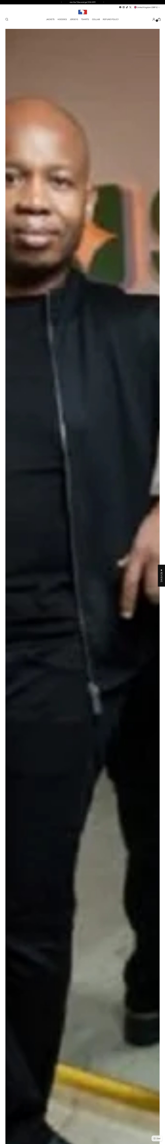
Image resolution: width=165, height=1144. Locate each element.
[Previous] (61, 2)
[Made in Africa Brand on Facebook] (120, 7)
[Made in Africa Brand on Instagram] (123, 7)
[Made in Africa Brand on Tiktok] (127, 7)
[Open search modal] (6, 19)
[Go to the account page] (152, 19)
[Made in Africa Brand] (82, 12)
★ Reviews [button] (161, 575)
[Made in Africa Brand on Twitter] (130, 7)
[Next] (103, 2)
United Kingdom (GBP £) (147, 7)
